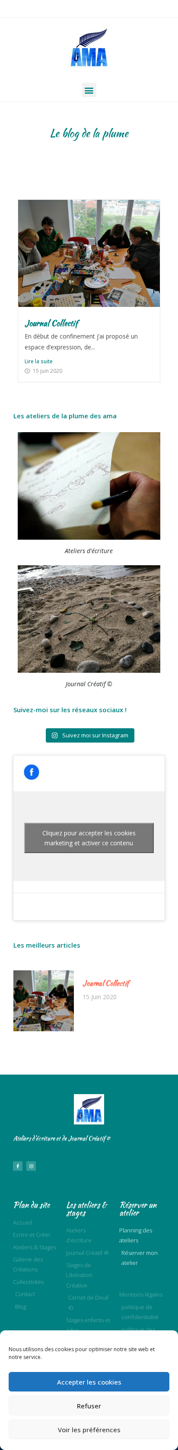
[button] (89, 90)
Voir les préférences (89, 1429)
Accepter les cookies (89, 1382)
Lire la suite (39, 361)
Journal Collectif (51, 323)
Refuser (89, 1405)
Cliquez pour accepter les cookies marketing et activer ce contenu (89, 838)
